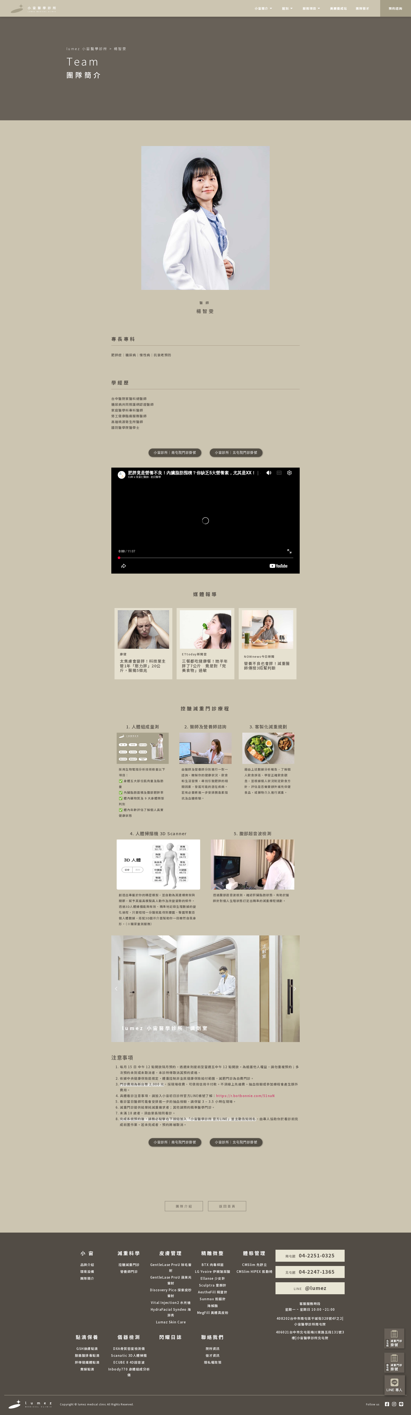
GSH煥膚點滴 (87, 1348)
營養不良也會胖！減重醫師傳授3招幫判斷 (267, 643)
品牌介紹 (87, 1264)
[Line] (401, 1404)
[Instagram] (394, 1404)
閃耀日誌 (170, 1336)
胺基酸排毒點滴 (87, 1355)
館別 (285, 8)
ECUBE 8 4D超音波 (129, 1362)
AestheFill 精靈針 (212, 1292)
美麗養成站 (338, 8)
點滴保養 (87, 1336)
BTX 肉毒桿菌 (213, 1264)
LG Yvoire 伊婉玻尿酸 (213, 1271)
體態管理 (254, 1252)
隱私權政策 (213, 1362)
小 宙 (87, 1252)
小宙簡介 (261, 8)
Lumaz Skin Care (171, 1322)
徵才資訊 (213, 1355)
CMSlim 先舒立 (254, 1264)
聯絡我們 (212, 1336)
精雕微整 (212, 1252)
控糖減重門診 (129, 1264)
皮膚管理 (170, 1252)
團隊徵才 (362, 8)
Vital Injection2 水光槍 (171, 1302)
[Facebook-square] (387, 1404)
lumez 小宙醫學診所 (87, 48)
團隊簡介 (87, 1278)
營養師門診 (129, 1271)
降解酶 (212, 1305)
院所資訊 (213, 1348)
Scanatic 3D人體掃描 (129, 1355)
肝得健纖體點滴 (87, 1362)
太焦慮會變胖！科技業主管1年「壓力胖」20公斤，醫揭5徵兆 (143, 643)
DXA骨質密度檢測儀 (129, 1348)
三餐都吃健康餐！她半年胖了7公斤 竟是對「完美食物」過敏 (205, 643)
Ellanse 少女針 (213, 1278)
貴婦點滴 (87, 1369)
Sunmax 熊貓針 (213, 1299)
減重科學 (129, 1252)
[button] (116, 988)
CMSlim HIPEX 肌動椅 (255, 1271)
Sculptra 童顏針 (212, 1285)
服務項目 (309, 8)
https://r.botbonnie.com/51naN (245, 1095)
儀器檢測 (129, 1336)
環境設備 (87, 1271)
